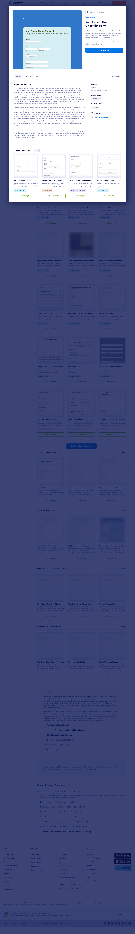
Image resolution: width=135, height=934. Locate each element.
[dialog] (67, 467)
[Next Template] (129, 467)
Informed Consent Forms (77, 190)
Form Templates (90, 18)
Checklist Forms (96, 98)
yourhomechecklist (101, 117)
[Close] (131, 3)
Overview (18, 76)
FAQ (37, 76)
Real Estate (95, 107)
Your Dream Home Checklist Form (97, 24)
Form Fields (28, 76)
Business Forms (47, 190)
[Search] (87, 12)
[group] (26, 177)
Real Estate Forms (20, 190)
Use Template (104, 50)
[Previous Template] (6, 467)
